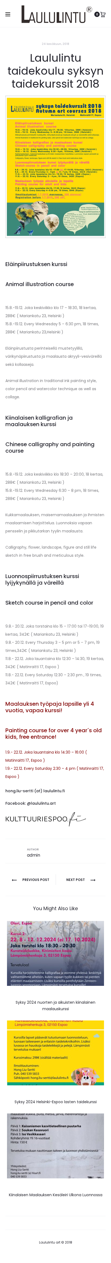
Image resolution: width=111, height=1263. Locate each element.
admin (33, 855)
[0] (103, 14)
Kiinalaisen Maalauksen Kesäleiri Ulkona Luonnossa (55, 1195)
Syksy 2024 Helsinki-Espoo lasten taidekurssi (56, 1102)
